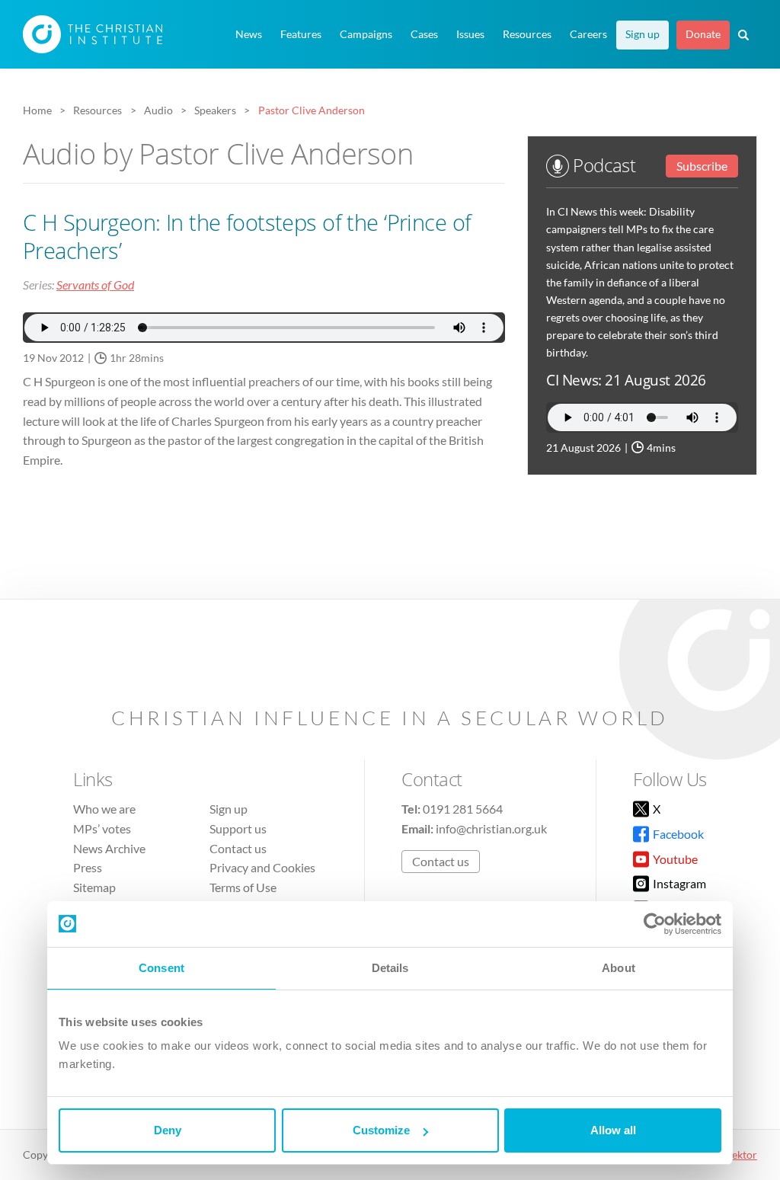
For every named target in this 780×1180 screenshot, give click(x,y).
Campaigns (366, 34)
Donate (703, 34)
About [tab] (618, 967)
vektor (742, 1154)
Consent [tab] (161, 967)
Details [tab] (390, 967)
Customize (381, 1130)
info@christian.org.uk (491, 828)
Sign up (642, 34)
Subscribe (701, 165)
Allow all (613, 1130)
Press (87, 867)
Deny (167, 1130)
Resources (527, 34)
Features (300, 34)
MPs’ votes (102, 828)
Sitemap (94, 887)
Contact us (238, 848)
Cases (424, 34)
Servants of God (95, 284)
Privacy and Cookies (262, 867)
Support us (238, 828)
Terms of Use (243, 887)
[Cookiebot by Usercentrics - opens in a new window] (654, 924)
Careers (588, 34)
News (248, 34)
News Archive (109, 848)
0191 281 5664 (463, 808)
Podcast (602, 164)
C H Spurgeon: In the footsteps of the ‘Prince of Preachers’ (247, 236)
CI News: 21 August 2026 (626, 379)
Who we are (104, 808)
